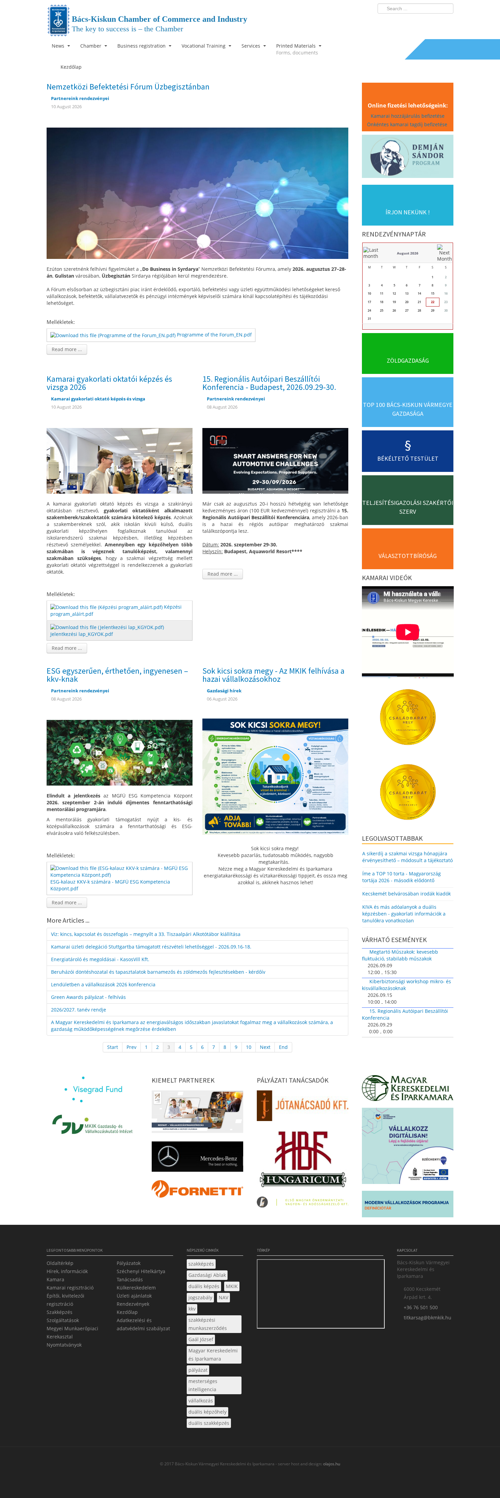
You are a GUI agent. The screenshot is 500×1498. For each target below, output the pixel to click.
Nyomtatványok (64, 1344)
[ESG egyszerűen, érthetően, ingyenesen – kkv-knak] (120, 752)
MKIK (232, 1286)
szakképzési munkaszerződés (207, 1324)
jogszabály (200, 1297)
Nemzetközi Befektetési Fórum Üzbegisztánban (128, 86)
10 (248, 1047)
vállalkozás (200, 1400)
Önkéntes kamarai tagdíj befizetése (408, 124)
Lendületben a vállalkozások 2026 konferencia (103, 984)
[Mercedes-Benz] (197, 1158)
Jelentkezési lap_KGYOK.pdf (81, 634)
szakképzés (201, 1264)
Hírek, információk (67, 1271)
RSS (446, 22)
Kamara (55, 1279)
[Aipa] (197, 1113)
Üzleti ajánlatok (134, 1296)
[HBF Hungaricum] (302, 1161)
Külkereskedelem (136, 1287)
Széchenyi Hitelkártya (141, 1271)
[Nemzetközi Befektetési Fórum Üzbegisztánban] (197, 192)
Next (265, 1047)
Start (112, 1047)
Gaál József (200, 1339)
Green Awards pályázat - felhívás (88, 997)
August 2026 (407, 253)
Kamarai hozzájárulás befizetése (408, 116)
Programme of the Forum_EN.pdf (214, 334)
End (283, 1047)
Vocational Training (204, 46)
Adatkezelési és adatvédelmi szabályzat (143, 1324)
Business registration (142, 46)
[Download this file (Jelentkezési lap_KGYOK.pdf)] (107, 626)
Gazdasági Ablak (207, 1275)
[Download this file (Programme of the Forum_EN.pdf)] (113, 334)
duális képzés (203, 1286)
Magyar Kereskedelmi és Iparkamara (213, 1354)
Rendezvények (133, 1304)
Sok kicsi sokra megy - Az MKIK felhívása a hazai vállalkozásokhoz (273, 674)
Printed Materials (297, 49)
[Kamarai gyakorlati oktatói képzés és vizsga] (120, 460)
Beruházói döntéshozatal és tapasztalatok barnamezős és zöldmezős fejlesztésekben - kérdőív (158, 972)
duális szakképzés (208, 1423)
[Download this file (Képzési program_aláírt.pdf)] (107, 607)
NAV (223, 1297)
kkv (192, 1308)
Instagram (433, 22)
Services (251, 46)
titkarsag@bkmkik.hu (427, 1317)
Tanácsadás (130, 1279)
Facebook (408, 22)
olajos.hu (331, 1464)
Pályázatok (128, 1263)
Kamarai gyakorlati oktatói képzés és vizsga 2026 (109, 383)
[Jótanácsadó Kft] (302, 1107)
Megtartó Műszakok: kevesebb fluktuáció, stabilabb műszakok (400, 955)
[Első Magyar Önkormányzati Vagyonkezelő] (302, 1204)
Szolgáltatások (63, 1320)
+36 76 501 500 (421, 1307)
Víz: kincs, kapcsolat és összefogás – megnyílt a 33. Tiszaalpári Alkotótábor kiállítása (145, 934)
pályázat (197, 1370)
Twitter (421, 22)
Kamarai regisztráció (70, 1287)
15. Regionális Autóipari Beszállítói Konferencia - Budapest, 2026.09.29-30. (269, 383)
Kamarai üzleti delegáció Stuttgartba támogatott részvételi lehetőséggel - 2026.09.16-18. (151, 946)
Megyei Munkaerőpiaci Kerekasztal (72, 1332)
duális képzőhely (207, 1412)
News (59, 46)
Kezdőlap (127, 1312)
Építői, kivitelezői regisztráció (65, 1300)
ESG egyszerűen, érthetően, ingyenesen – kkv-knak (117, 674)
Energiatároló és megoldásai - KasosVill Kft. (100, 959)
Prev (131, 1047)
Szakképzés (59, 1312)
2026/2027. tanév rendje (78, 1009)
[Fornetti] (197, 1191)
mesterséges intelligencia (202, 1385)
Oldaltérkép (60, 1263)
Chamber (91, 46)
